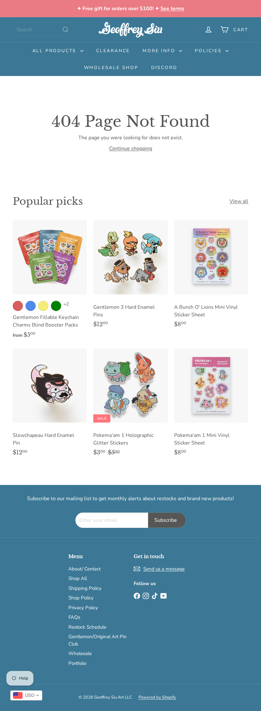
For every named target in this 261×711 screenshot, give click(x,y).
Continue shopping (130, 148)
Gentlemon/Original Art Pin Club (97, 640)
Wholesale (80, 653)
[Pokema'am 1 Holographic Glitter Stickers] (130, 406)
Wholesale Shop (111, 68)
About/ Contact (84, 569)
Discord (164, 68)
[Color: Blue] (30, 306)
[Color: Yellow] (43, 306)
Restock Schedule (87, 627)
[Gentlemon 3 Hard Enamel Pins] (130, 277)
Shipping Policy (85, 588)
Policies (209, 51)
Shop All (77, 578)
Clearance (113, 51)
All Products (55, 51)
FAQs (74, 617)
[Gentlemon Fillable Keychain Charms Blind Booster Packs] (50, 282)
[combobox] (43, 29)
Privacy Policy (83, 607)
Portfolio (77, 663)
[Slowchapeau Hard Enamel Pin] (50, 406)
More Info (160, 51)
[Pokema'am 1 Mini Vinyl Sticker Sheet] (211, 406)
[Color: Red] (18, 306)
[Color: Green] (56, 306)
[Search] (65, 29)
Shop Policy (81, 598)
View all (238, 201)
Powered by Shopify (157, 697)
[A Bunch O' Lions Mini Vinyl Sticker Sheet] (211, 277)
